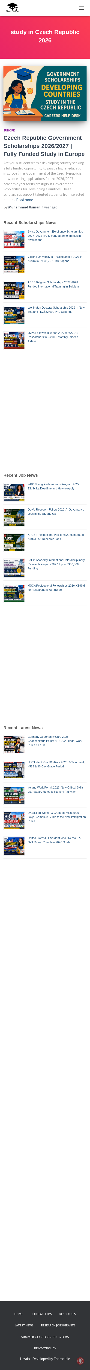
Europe (9, 130)
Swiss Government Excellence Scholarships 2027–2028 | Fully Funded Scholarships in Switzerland (55, 236)
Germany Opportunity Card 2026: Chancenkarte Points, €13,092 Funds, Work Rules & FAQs (55, 741)
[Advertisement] (45, 412)
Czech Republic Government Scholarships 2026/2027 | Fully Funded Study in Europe (44, 145)
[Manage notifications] (80, 1361)
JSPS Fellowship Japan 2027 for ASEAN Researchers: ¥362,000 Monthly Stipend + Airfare (54, 337)
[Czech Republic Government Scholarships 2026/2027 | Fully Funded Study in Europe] (45, 93)
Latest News (24, 1325)
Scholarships (41, 1314)
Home (18, 1314)
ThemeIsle (62, 1359)
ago (49, 207)
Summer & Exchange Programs (45, 1337)
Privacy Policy (45, 1348)
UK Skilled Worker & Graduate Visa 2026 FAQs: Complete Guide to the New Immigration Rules (57, 817)
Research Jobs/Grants (58, 1325)
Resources (67, 1314)
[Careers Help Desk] (13, 8)
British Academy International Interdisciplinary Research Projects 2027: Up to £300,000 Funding (56, 564)
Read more (24, 200)
